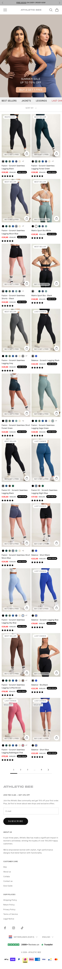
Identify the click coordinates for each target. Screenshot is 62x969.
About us (7, 872)
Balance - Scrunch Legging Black (45, 360)
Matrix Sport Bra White (41, 230)
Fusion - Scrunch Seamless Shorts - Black (13, 297)
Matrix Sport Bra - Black (41, 295)
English (46, 937)
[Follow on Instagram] (13, 928)
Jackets (26, 100)
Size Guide (7, 886)
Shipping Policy (10, 900)
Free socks (21, 2)
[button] (8, 176)
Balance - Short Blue (40, 749)
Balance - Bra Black (39, 685)
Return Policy (9, 905)
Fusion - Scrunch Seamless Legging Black (13, 167)
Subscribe (15, 821)
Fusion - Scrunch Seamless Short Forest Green (16, 426)
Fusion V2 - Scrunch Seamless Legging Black (15, 491)
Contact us (8, 881)
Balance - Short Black (40, 555)
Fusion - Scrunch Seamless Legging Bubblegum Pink (13, 751)
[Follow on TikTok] (22, 928)
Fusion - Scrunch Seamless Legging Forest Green (43, 167)
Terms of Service (10, 914)
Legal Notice (8, 919)
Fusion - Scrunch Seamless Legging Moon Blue (13, 232)
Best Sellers (9, 100)
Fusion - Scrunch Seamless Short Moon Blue (16, 556)
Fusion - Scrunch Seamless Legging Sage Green (43, 426)
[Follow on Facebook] (5, 928)
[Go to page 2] (48, 770)
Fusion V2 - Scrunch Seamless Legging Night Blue (44, 491)
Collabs (6, 876)
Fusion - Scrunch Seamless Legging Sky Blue (13, 621)
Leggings (41, 100)
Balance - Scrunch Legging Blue (44, 620)
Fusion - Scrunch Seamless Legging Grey (13, 361)
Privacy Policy (9, 909)
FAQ (5, 867)
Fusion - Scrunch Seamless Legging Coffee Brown (13, 686)
